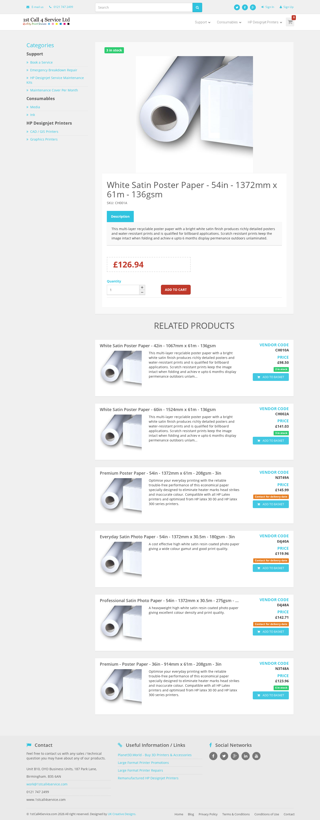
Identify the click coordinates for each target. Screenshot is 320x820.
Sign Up (288, 7)
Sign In (269, 7)
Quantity (114, 281)
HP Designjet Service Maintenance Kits (55, 80)
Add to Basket (273, 377)
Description (120, 216)
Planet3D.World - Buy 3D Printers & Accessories (155, 755)
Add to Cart (176, 289)
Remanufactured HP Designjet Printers (148, 778)
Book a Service (41, 62)
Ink (32, 114)
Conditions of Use (266, 814)
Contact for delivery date (271, 496)
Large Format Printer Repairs (140, 770)
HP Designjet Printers (263, 22)
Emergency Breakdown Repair (53, 70)
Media (35, 107)
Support (201, 22)
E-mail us (38, 7)
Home (179, 814)
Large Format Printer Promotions (143, 762)
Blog (191, 814)
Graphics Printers (44, 139)
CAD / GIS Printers (44, 131)
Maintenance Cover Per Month (54, 90)
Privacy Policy (208, 814)
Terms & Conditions (236, 814)
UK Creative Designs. (122, 814)
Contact (289, 814)
